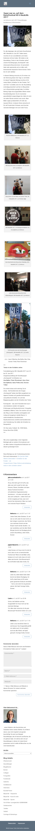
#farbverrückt (8, 761)
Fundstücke (7, 779)
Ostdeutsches (8, 805)
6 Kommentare (16, 22)
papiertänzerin (13, 545)
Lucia (10, 598)
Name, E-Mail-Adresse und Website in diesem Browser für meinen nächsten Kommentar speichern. (16, 688)
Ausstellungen (22, 20)
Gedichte (6, 782)
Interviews (7, 788)
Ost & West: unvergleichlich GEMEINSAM (15, 802)
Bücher (6, 770)
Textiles (6, 808)
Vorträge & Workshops (10, 814)
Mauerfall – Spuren (9, 799)
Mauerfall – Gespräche (10, 793)
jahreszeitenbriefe (14, 477)
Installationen (7, 22)
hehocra (8, 20)
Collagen (6, 773)
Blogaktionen (7, 767)
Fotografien (7, 776)
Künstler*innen (8, 790)
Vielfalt (6, 811)
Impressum (21, 823)
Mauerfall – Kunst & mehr (11, 796)
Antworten (27, 507)
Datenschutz (12, 823)
